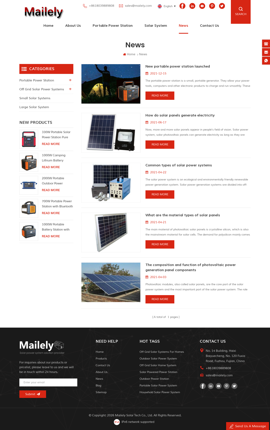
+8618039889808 (101, 6)
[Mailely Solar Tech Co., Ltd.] (42, 12)
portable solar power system (158, 385)
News (183, 25)
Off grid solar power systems (41, 89)
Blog (98, 385)
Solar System (155, 25)
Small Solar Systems (34, 98)
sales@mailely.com (138, 6)
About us (73, 25)
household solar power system (160, 392)
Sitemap (101, 392)
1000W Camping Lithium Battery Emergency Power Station (54, 158)
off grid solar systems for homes (162, 352)
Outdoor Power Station (154, 378)
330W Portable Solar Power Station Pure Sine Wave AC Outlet (56, 135)
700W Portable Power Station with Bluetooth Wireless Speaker (57, 204)
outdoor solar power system (158, 358)
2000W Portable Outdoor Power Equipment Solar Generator (53, 181)
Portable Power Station (113, 25)
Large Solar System (34, 107)
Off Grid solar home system (158, 365)
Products (101, 358)
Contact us (209, 25)
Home (48, 25)
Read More (160, 95)
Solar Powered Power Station (158, 372)
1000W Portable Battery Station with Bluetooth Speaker (56, 227)
